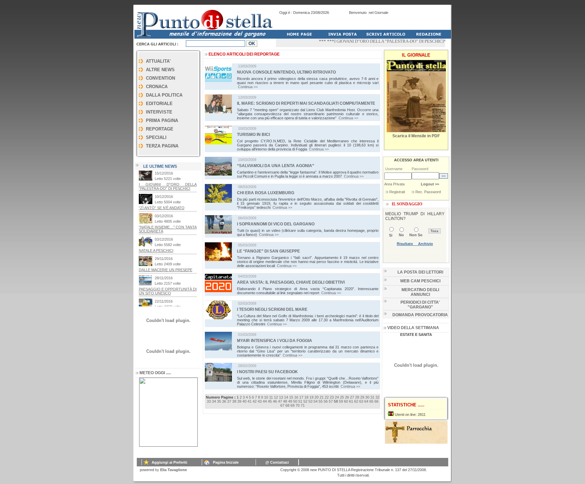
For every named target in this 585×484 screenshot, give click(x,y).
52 (305, 401)
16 (296, 397)
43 (260, 401)
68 (287, 405)
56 (326, 401)
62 (356, 401)
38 (234, 401)
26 (347, 397)
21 (322, 397)
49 (290, 401)
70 (298, 405)
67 (282, 405)
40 (244, 401)
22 (327, 397)
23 (332, 397)
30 (367, 397)
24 (337, 397)
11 (271, 397)
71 (303, 405)
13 (281, 397)
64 (366, 401)
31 (372, 397)
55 (321, 401)
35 (219, 401)
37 (229, 401)
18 (306, 397)
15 (291, 397)
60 (346, 401)
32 (377, 397)
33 (209, 401)
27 (352, 397)
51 (300, 401)
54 (315, 401)
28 (357, 397)
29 (362, 397)
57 (331, 401)
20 (317, 397)
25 (342, 397)
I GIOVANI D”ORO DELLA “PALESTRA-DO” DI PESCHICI (379, 41)
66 (376, 401)
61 (351, 401)
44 (265, 401)
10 (266, 397)
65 (371, 401)
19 (311, 397)
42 (255, 401)
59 (341, 401)
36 (224, 401)
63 (361, 401)
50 (295, 401)
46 (275, 401)
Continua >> (248, 87)
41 (249, 401)
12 (276, 397)
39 (239, 401)
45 (270, 401)
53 (310, 401)
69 (292, 405)
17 (301, 397)
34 (214, 401)
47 (280, 401)
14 (286, 397)
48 (285, 401)
